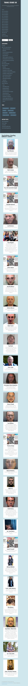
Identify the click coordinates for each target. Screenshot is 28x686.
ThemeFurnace (4, 684)
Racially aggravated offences (8, 98)
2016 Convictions (5, 14)
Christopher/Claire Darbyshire (10, 385)
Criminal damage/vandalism (8, 52)
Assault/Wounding (6, 86)
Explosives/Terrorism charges (8, 91)
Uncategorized (4, 81)
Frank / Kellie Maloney (11, 588)
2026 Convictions (5, 30)
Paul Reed (10, 346)
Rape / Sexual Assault (6, 76)
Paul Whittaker (10, 151)
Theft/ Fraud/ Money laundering (8, 60)
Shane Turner (11, 326)
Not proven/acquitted (5, 63)
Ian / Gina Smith (10, 653)
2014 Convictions (5, 11)
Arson (4, 85)
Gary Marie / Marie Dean (10, 628)
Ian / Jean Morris (10, 531)
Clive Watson (10, 607)
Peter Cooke (10, 367)
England (4, 110)
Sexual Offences (5, 65)
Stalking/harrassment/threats (8, 99)
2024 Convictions (5, 27)
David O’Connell (10, 549)
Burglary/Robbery (6, 88)
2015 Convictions (5, 12)
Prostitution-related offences (8, 73)
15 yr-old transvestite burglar (10, 188)
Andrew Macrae (10, 308)
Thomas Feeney (10, 446)
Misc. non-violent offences (6, 47)
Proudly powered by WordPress (7, 682)
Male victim (5, 112)
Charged (3, 45)
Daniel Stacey (11, 508)
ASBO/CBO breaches (6, 48)
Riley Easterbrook (5, 121)
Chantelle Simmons (10, 204)
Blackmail (4, 50)
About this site (4, 32)
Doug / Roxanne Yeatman (10, 671)
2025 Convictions (5, 29)
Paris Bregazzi (11, 242)
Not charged (4, 62)
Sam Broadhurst (10, 286)
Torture (4, 101)
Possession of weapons (7, 96)
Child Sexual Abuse (6, 68)
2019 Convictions (5, 19)
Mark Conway (10, 170)
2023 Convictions (5, 26)
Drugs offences (5, 55)
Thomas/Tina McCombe (6, 126)
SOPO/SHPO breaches (7, 78)
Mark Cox (10, 488)
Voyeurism (4, 80)
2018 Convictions (5, 17)
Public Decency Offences (7, 75)
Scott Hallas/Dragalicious (6, 128)
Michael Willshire (10, 567)
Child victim (13, 108)
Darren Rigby (4, 123)
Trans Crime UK (10, 2)
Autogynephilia (5, 108)
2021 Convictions (5, 22)
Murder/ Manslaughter (6, 94)
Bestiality (4, 66)
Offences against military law (8, 57)
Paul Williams (11, 423)
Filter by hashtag (5, 35)
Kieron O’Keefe (10, 404)
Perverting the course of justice (8, 58)
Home (3, 9)
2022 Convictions (5, 24)
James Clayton (10, 267)
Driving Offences (5, 53)
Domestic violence (6, 89)
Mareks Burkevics (11, 470)
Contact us (4, 34)
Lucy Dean (4, 124)
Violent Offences (5, 83)
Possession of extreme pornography (9, 71)
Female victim (10, 110)
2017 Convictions (5, 16)
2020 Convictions (5, 21)
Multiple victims (12, 112)
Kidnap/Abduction (6, 93)
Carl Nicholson (10, 226)
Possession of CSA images (7, 70)
